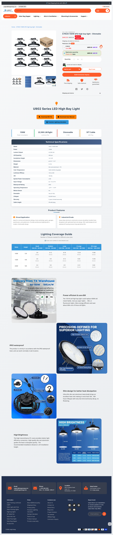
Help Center (96, 490)
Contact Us (51, 505)
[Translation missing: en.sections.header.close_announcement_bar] (109, 3)
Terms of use (31, 516)
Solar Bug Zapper (12, 521)
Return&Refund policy (33, 503)
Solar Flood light (11, 519)
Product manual (32, 519)
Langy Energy (12, 529)
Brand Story (51, 507)
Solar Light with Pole (13, 507)
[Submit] (104, 514)
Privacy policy (31, 507)
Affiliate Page (51, 517)
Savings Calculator (32, 514)
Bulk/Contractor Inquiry (81, 75)
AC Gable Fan (11, 514)
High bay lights (11, 512)
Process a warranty (32, 521)
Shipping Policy (31, 505)
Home (13, 27)
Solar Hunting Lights (13, 509)
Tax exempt (51, 514)
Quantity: (68, 59)
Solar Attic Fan (11, 516)
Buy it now (92, 69)
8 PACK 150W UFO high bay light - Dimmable (29, 27)
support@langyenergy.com (10, 6)
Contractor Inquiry (53, 519)
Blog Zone (50, 510)
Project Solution (52, 512)
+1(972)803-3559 (22, 6)
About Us (50, 503)
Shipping (64, 41)
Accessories (10, 523)
